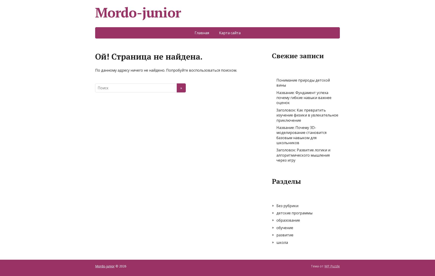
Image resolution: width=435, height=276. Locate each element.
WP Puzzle (332, 266)
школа (282, 242)
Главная (202, 32)
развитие (284, 234)
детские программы (294, 213)
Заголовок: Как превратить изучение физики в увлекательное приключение (307, 115)
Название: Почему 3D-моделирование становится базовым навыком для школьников (301, 135)
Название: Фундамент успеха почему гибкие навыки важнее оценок (303, 97)
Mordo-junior (138, 12)
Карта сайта (230, 32)
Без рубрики (287, 205)
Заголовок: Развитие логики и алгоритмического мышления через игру (303, 155)
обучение (284, 227)
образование (288, 220)
